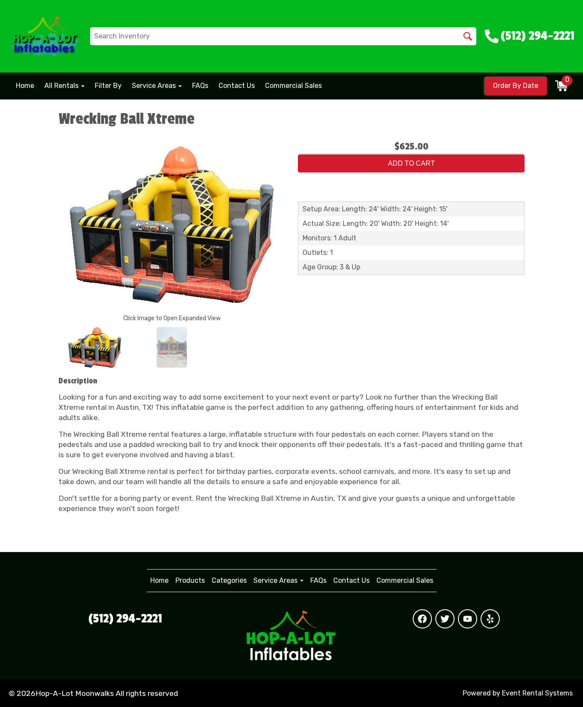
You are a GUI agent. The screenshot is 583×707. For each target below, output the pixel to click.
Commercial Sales (293, 86)
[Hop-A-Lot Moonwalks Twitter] (445, 618)
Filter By (108, 86)
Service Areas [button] (155, 86)
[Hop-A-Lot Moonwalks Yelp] (490, 618)
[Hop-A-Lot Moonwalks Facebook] (422, 618)
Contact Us (237, 86)
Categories (229, 580)
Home (25, 86)
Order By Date (515, 86)
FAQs (200, 86)
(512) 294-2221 (125, 618)
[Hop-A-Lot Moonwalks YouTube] (467, 618)
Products (190, 580)
